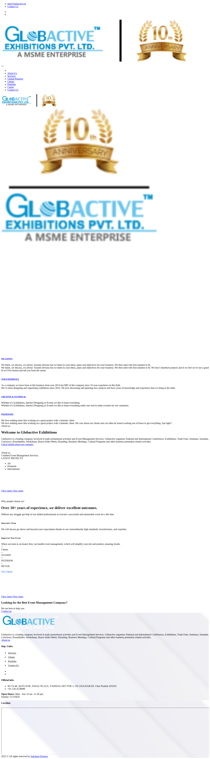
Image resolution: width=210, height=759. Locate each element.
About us (5, 640)
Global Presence (15, 78)
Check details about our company (17, 444)
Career (10, 87)
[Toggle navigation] (2, 66)
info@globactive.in (16, 3)
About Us (12, 73)
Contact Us (12, 6)
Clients (10, 81)
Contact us (6, 611)
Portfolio (11, 84)
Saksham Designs (39, 756)
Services (11, 76)
